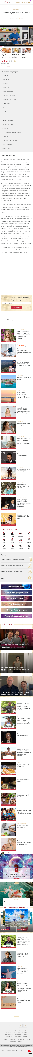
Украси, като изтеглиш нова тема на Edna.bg (16, 907)
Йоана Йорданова (9, 853)
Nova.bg (27, 1031)
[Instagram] (25, 1026)
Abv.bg (5, 1031)
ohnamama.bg (21, 346)
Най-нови (18, 2)
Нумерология (29, 2)
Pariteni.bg (9, 1036)
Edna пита (7, 624)
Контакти (20, 1041)
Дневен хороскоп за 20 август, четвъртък (12, 565)
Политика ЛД (12, 1039)
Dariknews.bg (9, 1032)
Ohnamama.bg (13, 1031)
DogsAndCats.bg (9, 1034)
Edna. (7, 2)
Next (32, 53)
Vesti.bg (21, 1031)
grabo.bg (19, 375)
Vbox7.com (17, 1032)
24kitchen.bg (10, 320)
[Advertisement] (16, 274)
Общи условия (19, 1050)
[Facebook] (21, 1026)
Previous (1, 53)
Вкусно (16, 9)
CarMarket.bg (17, 1036)
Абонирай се (16, 307)
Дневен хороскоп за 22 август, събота (11, 571)
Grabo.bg (26, 1034)
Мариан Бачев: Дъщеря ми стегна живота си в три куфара (15, 577)
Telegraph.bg (18, 1034)
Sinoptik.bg (24, 1032)
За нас (5, 1039)
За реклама (21, 1039)
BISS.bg (25, 1036)
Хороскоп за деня (10, 529)
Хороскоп (23, 2)
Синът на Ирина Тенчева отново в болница (13, 559)
